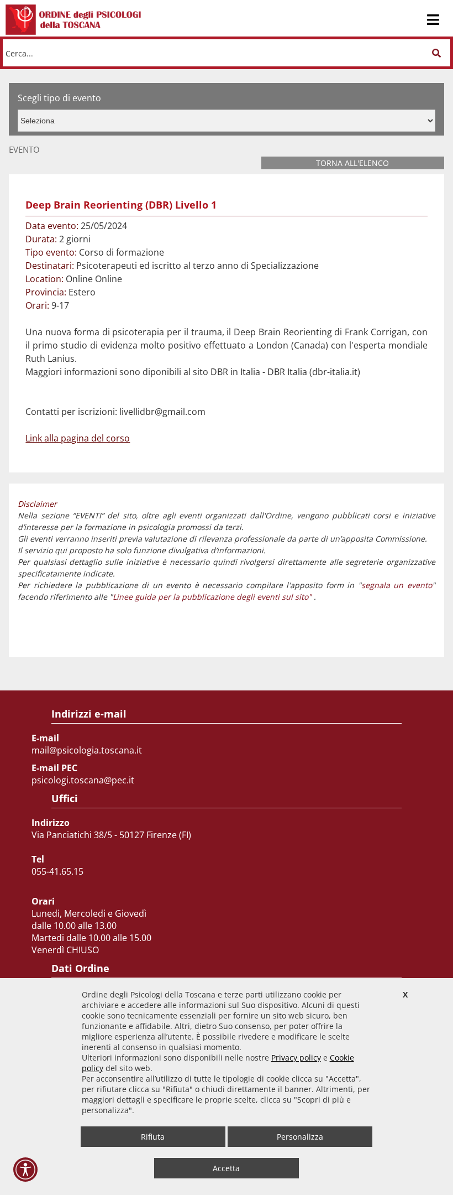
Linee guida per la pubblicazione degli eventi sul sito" (212, 596)
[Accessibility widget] (25, 1169)
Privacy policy (296, 1057)
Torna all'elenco (352, 163)
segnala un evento (396, 585)
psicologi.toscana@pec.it (82, 780)
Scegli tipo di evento (59, 98)
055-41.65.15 (57, 871)
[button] (436, 53)
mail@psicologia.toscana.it (86, 750)
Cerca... (19, 53)
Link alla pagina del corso (77, 438)
